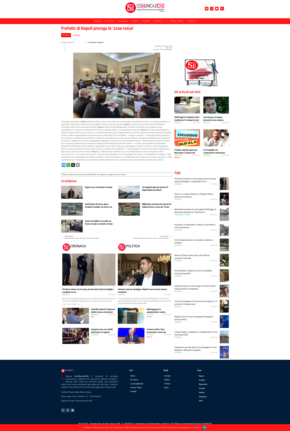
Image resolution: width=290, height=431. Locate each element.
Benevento (203, 384)
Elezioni (149, 317)
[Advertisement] (201, 41)
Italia (201, 401)
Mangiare (177, 157)
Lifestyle (158, 21)
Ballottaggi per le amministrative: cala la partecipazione (156, 312)
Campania (203, 397)
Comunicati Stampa (182, 215)
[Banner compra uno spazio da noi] (202, 86)
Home (132, 376)
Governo (149, 337)
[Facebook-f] (68, 410)
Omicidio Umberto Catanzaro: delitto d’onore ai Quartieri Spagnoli (103, 312)
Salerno (202, 392)
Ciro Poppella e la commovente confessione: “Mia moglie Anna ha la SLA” (215, 153)
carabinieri (92, 42)
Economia (123, 21)
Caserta (202, 388)
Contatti (192, 21)
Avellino (202, 380)
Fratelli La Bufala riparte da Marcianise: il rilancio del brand (185, 153)
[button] (222, 8)
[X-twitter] (212, 8)
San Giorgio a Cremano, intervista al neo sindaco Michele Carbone (213, 120)
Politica (110, 21)
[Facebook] (206, 8)
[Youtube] (217, 8)
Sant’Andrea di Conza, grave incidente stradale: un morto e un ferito (98, 207)
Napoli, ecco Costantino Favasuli (98, 187)
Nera (92, 317)
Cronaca (98, 21)
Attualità (77, 35)
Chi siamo (134, 380)
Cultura (146, 21)
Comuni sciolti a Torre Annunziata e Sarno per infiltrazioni (156, 332)
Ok (205, 427)
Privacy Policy (136, 387)
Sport (135, 21)
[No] (286, 427)
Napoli (101, 42)
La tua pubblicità (136, 384)
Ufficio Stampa (177, 21)
